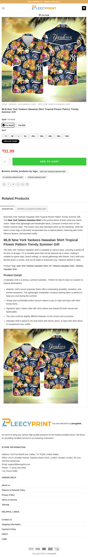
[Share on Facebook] (9, 184)
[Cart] (84, 8)
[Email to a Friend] (18, 184)
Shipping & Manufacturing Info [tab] (31, 209)
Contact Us (7, 519)
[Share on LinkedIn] (27, 184)
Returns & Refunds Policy (13, 490)
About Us (6, 485)
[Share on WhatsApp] (4, 184)
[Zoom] (5, 98)
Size (4, 130)
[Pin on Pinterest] (23, 184)
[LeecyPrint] (44, 8)
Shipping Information (11, 524)
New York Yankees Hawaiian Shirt (54, 104)
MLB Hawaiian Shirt (27, 104)
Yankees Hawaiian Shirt (37, 177)
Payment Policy (9, 529)
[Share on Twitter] (13, 184)
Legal (4, 539)
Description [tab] (7, 209)
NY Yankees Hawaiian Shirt (13, 177)
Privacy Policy (8, 495)
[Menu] (3, 8)
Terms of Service (9, 500)
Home (4, 104)
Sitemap (5, 504)
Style (4, 119)
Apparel (13, 104)
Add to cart (49, 161)
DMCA (5, 534)
